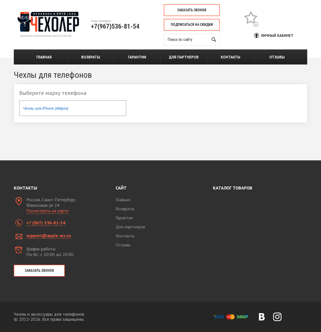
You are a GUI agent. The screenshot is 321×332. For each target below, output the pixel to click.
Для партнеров (184, 57)
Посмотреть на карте (47, 211)
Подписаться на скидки (192, 25)
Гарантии (137, 57)
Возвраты (90, 57)
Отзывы (277, 57)
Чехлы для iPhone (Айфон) (45, 108)
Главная (44, 57)
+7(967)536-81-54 (115, 26)
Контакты (230, 57)
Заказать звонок (191, 10)
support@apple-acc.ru (48, 235)
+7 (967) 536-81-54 (45, 223)
